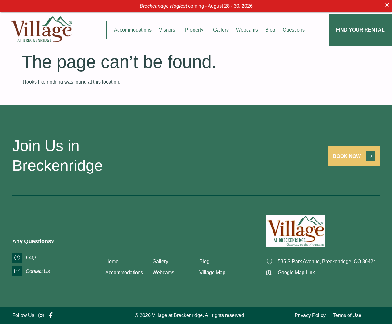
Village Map (212, 272)
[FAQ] (17, 258)
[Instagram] (41, 315)
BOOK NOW (347, 156)
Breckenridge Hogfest (163, 6)
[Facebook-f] (51, 315)
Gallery (221, 29)
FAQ (31, 257)
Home (112, 261)
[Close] (387, 5)
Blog (270, 29)
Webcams (247, 29)
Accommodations (133, 29)
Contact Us (38, 271)
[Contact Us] (17, 271)
